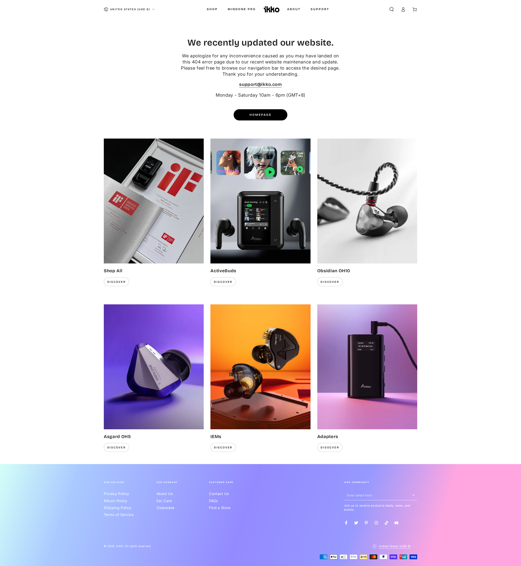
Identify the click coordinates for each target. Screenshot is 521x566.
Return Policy (115, 501)
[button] (391, 9)
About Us (165, 494)
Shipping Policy (117, 508)
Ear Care (164, 501)
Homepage (260, 115)
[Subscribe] (414, 495)
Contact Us (219, 494)
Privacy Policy (116, 494)
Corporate (165, 508)
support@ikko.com (260, 84)
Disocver (330, 447)
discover (116, 282)
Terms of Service (119, 514)
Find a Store (220, 508)
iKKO (119, 546)
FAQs (213, 501)
